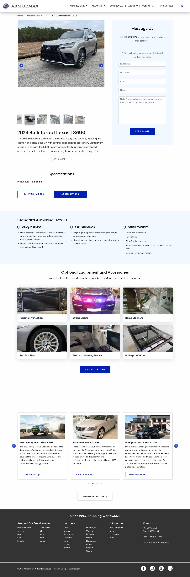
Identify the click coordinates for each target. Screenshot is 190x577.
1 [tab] (88, 483)
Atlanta (67, 548)
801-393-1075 (130, 37)
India (66, 541)
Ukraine (89, 531)
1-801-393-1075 (166, 6)
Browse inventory (93, 497)
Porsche (20, 541)
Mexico (67, 531)
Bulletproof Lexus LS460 (86, 442)
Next (101, 65)
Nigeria (89, 548)
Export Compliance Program (67, 569)
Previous (21, 65)
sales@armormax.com (159, 542)
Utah (66, 528)
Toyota (20, 531)
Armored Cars (77, 6)
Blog (112, 531)
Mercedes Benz (24, 528)
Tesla (42, 538)
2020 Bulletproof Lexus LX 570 (36, 442)
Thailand (68, 538)
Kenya (89, 544)
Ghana (89, 551)
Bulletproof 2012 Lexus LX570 (141, 442)
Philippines (91, 541)
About (131, 6)
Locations (114, 534)
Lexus (42, 541)
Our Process (116, 6)
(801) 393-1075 (156, 537)
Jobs (112, 538)
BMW (19, 538)
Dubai (89, 538)
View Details (30, 474)
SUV (45, 16)
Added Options (70, 194)
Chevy (42, 531)
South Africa (69, 534)
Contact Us (148, 6)
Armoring (97, 6)
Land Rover (45, 528)
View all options (95, 369)
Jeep (42, 534)
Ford (19, 534)
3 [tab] (97, 483)
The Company (116, 528)
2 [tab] (93, 483)
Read (56, 159)
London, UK (91, 528)
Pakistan (90, 534)
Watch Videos (35, 194)
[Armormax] (21, 6)
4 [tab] (101, 483)
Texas (66, 544)
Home (20, 16)
